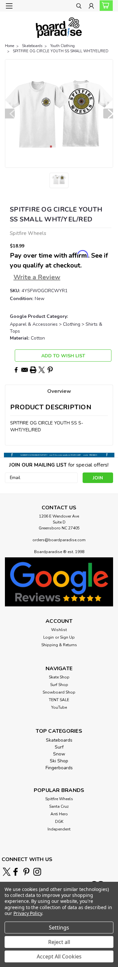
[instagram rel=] (37, 872)
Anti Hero (59, 814)
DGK (59, 821)
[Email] (24, 370)
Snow (59, 754)
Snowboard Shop (59, 692)
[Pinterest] (50, 370)
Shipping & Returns (59, 645)
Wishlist (59, 629)
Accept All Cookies (59, 956)
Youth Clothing (62, 45)
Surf (59, 747)
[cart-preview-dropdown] (104, 5)
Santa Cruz (59, 806)
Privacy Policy (27, 913)
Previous (10, 113)
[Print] (33, 370)
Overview (59, 391)
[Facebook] (16, 370)
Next (108, 113)
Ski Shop (59, 761)
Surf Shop (59, 684)
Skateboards (32, 45)
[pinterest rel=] (26, 872)
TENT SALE (59, 699)
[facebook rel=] (15, 872)
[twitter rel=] (7, 872)
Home (9, 45)
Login (48, 637)
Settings (59, 927)
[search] (79, 6)
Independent (59, 829)
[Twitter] (41, 370)
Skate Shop (59, 677)
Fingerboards (59, 768)
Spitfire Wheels (59, 799)
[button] (59, 582)
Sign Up (67, 637)
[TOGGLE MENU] (9, 6)
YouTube (59, 707)
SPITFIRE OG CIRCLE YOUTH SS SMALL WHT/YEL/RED (60, 51)
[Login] (91, 6)
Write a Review (36, 277)
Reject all (59, 942)
